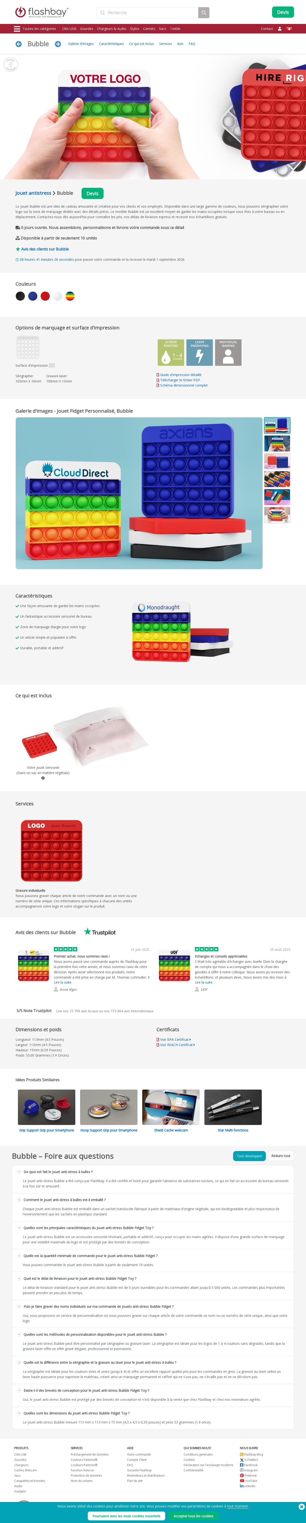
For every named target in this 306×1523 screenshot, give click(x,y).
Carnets (149, 28)
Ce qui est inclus (141, 43)
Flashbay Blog (253, 1454)
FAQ (192, 43)
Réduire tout (280, 1155)
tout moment (237, 1506)
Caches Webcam (25, 1470)
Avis (180, 43)
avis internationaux (132, 1011)
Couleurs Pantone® (84, 1460)
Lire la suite (62, 982)
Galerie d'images (81, 43)
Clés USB (69, 28)
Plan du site (135, 1481)
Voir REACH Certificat (176, 1044)
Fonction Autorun (82, 1470)
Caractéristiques (111, 43)
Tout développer (249, 1156)
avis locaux (84, 1011)
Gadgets (20, 1491)
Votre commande (139, 1454)
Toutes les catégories (39, 28)
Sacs (162, 28)
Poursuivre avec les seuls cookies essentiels (126, 1516)
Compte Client (137, 1460)
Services (165, 43)
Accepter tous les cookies (193, 1516)
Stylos (134, 28)
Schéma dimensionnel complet (184, 385)
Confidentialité (193, 1470)
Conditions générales (198, 1454)
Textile (175, 28)
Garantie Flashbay (139, 1470)
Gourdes (86, 28)
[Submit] (102, 12)
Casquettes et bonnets (29, 1481)
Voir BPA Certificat (174, 1039)
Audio (18, 1486)
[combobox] (147, 12)
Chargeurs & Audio (111, 28)
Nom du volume (82, 1481)
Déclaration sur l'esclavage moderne (208, 1465)
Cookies (189, 1460)
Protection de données (86, 1475)
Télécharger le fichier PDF (179, 380)
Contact (267, 28)
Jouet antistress (33, 193)
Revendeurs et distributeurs (146, 1475)
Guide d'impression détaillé (181, 374)
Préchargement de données (90, 1454)
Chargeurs (21, 1465)
